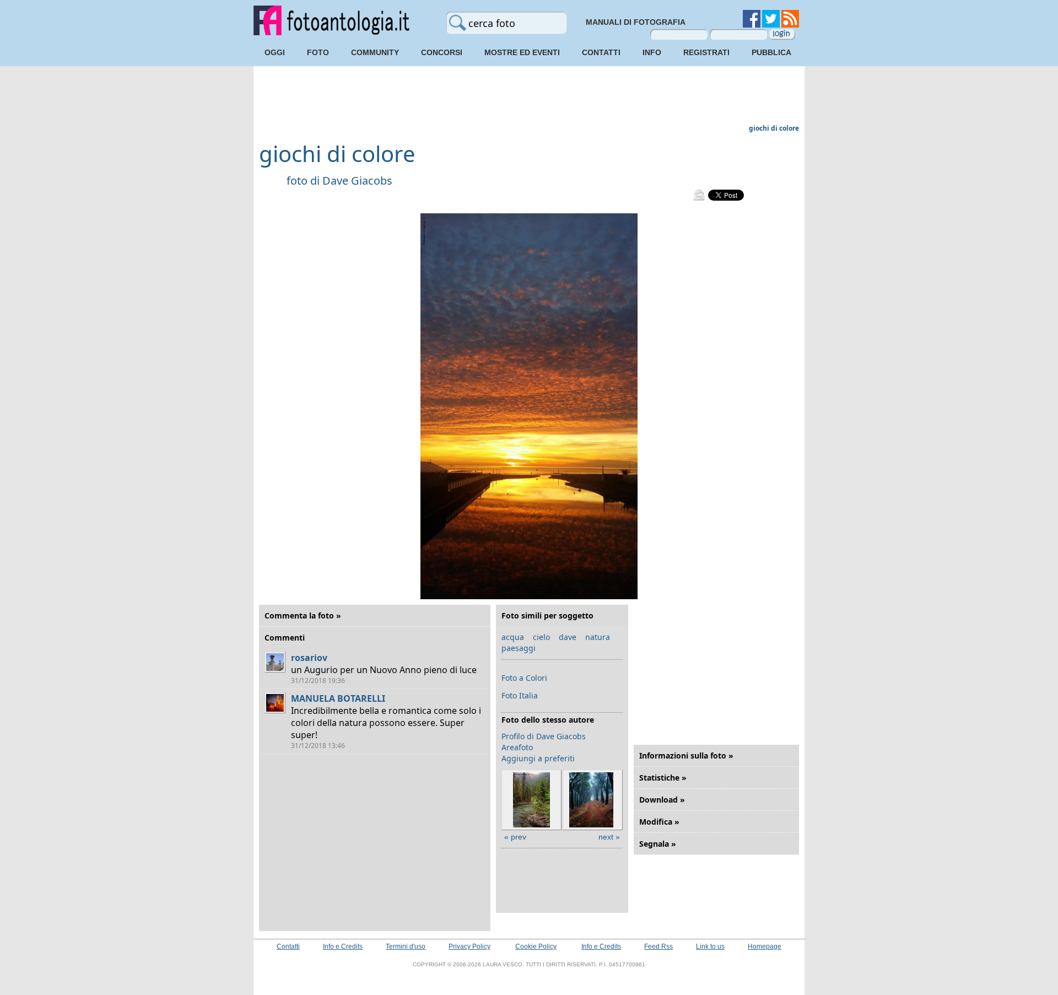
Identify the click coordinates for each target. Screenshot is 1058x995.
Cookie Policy (536, 946)
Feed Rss (658, 946)
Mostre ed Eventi (522, 52)
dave (567, 637)
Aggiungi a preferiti (538, 758)
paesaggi (518, 648)
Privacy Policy (469, 946)
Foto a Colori (524, 678)
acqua (512, 637)
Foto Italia (519, 695)
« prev (515, 836)
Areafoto (517, 747)
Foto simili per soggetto (547, 615)
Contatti (601, 52)
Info (652, 52)
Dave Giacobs (357, 180)
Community (375, 52)
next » (609, 836)
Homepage (764, 946)
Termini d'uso (405, 946)
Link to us (710, 946)
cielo (541, 637)
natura (597, 637)
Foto (318, 52)
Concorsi (441, 52)
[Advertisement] (529, 96)
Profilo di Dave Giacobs (543, 736)
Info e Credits (343, 946)
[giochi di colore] (529, 596)
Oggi (274, 52)
